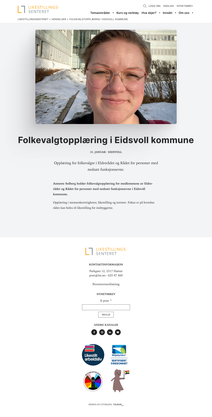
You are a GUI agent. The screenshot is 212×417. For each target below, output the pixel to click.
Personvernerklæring (106, 284)
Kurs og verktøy (127, 13)
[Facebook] (94, 332)
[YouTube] (118, 332)
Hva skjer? (149, 13)
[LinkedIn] (110, 332)
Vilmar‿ (118, 404)
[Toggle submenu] (113, 13)
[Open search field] (144, 6)
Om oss (184, 13)
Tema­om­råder (100, 13)
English (168, 5)
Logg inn (155, 5)
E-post (105, 300)
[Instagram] (102, 332)
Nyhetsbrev (185, 5)
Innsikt (167, 13)
